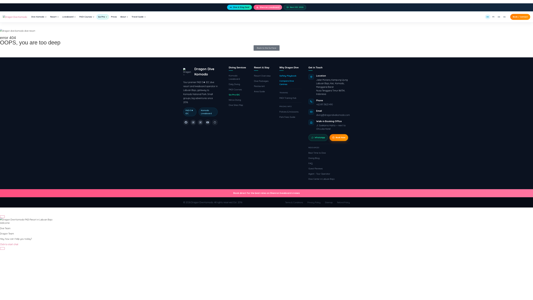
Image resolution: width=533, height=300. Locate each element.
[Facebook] (186, 122)
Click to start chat (9, 244)
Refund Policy (343, 202)
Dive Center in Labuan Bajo (321, 179)
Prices (114, 16)
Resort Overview (262, 75)
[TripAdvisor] (215, 122)
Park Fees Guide (287, 117)
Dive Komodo (37, 16)
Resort (53, 16)
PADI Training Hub (287, 98)
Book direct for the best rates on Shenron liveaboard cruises (266, 193)
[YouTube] (207, 122)
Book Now (340, 137)
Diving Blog (314, 158)
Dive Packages (261, 81)
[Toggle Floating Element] (2, 248)
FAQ (310, 163)
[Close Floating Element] (2, 216)
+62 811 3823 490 (324, 104)
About (123, 16)
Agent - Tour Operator (319, 173)
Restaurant (259, 86)
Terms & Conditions (294, 202)
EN (488, 17)
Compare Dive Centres (286, 83)
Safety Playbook (287, 75)
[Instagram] (193, 122)
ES (504, 17)
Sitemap (329, 202)
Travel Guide (138, 16)
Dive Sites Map (236, 105)
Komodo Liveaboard (234, 77)
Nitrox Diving (235, 100)
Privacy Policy (313, 202)
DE (499, 17)
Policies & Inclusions (289, 111)
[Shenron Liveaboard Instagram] (200, 122)
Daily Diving (234, 84)
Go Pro (101, 16)
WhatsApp (320, 137)
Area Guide (259, 91)
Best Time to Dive (317, 153)
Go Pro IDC (234, 94)
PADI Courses (85, 16)
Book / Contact (520, 17)
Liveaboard (67, 16)
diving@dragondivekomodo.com (333, 115)
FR (493, 17)
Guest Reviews (315, 168)
